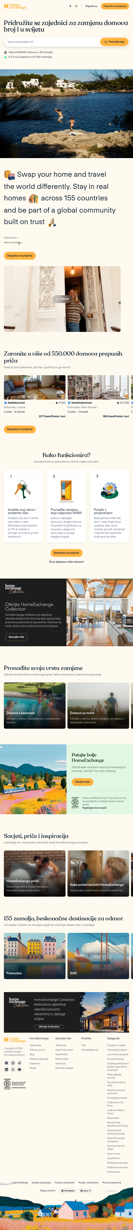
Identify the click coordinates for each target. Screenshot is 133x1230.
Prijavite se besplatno (115, 6)
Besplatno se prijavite (20, 255)
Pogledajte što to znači (94, 808)
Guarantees (113, 1118)
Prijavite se (91, 6)
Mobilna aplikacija (39, 1059)
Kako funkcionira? (64, 1050)
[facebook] (6, 1063)
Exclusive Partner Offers (116, 1147)
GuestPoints (61, 1054)
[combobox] (66, 42)
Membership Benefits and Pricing (117, 1124)
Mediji (33, 1068)
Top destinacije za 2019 (116, 1084)
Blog (32, 1054)
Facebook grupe (115, 1059)
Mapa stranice (47, 1190)
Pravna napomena (111, 1182)
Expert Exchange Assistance (116, 1140)
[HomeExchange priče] (35, 873)
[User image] (60, 394)
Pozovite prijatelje (64, 1068)
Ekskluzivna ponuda (117, 1163)
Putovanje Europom (117, 1050)
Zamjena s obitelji (116, 1045)
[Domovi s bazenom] (35, 705)
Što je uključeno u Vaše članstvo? (66, 562)
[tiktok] (19, 1063)
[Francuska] (35, 956)
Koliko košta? (62, 1059)
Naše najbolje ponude (114, 1076)
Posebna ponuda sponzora (116, 1092)
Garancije (60, 1063)
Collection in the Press (115, 1104)
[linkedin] (6, 1069)
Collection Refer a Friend (116, 1112)
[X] (13, 1069)
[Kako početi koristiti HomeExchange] (98, 873)
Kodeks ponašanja (41, 1182)
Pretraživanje (116, 41)
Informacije (35, 1045)
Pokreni (64, 298)
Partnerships (113, 1172)
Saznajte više (16, 636)
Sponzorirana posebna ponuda (116, 1132)
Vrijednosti (60, 1045)
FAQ (83, 1045)
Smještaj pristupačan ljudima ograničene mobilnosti (118, 1066)
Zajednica (35, 1063)
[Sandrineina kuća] (98, 397)
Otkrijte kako (82, 781)
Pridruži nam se (37, 1050)
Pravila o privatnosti (64, 1182)
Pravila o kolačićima (88, 1182)
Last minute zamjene (117, 1054)
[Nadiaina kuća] (35, 397)
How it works (114, 1153)
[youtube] (19, 1069)
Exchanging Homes (117, 1098)
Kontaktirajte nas (89, 1050)
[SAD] (98, 956)
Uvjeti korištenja (20, 1182)
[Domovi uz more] (98, 705)
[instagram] (13, 1063)
